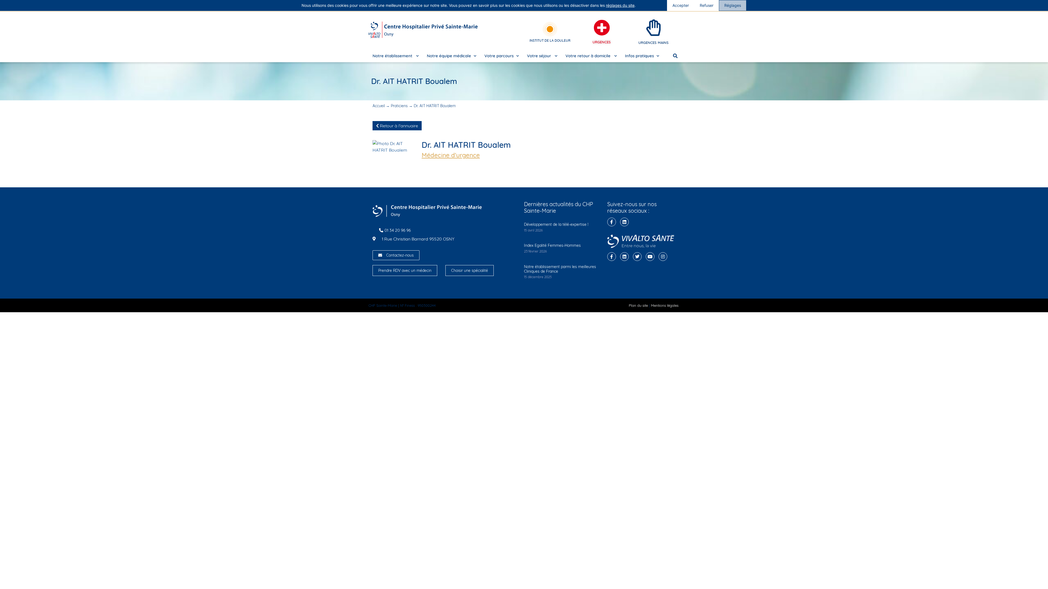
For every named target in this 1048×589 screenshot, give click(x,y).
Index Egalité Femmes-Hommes (552, 245)
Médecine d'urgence (451, 155)
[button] (675, 56)
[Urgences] (602, 28)
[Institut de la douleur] (549, 29)
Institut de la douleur (549, 40)
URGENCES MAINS (653, 42)
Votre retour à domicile (588, 55)
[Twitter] (637, 256)
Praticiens (399, 105)
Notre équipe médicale (449, 55)
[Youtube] (650, 256)
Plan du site (638, 305)
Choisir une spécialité (469, 270)
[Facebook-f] (611, 222)
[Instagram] (663, 256)
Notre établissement (393, 55)
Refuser (706, 5)
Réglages (732, 5)
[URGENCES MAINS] (653, 28)
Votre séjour (539, 55)
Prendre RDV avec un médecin (404, 270)
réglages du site (620, 5)
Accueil (379, 105)
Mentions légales (664, 305)
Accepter (680, 5)
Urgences (602, 42)
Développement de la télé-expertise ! (556, 224)
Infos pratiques (639, 55)
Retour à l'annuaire (398, 125)
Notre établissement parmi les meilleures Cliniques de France (560, 269)
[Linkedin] (624, 222)
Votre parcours (499, 55)
